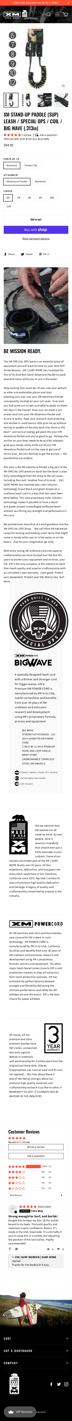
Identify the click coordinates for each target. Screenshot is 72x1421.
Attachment (11, 175)
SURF (7, 1338)
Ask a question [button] (36, 1156)
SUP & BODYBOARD (18, 1351)
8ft (29, 198)
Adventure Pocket (16, 181)
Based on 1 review (19, 1142)
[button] (12, 135)
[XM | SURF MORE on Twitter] (59, 1384)
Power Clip (31, 165)
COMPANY (11, 1363)
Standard (11, 165)
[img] (28, 1207)
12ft (8, 206)
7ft (18, 198)
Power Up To (11, 159)
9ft (40, 198)
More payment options (36, 239)
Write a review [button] (35, 1147)
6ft (8, 198)
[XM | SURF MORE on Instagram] (66, 1384)
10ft (52, 198)
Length (8, 191)
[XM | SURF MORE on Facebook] (51, 1384)
